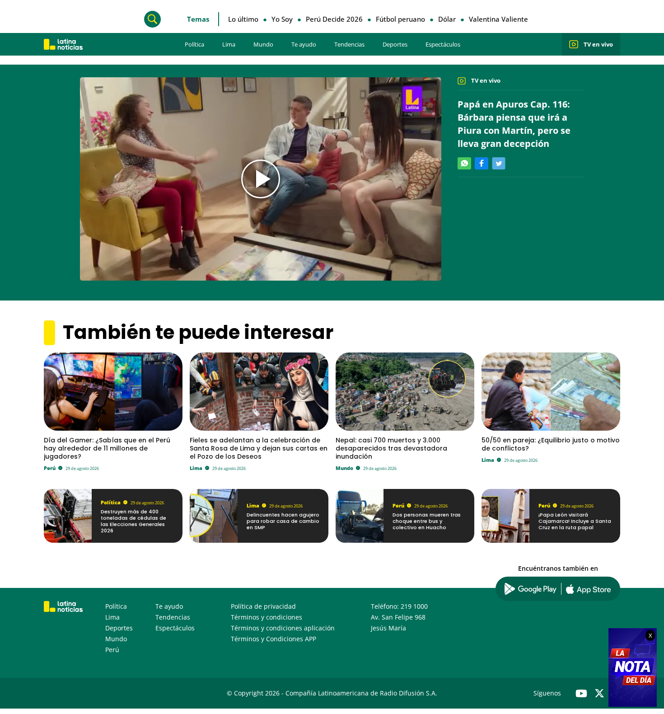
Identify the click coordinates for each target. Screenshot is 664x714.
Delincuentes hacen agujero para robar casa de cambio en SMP (283, 521)
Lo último (243, 18)
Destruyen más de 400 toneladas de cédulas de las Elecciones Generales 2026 (133, 521)
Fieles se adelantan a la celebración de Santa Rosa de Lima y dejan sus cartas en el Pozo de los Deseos (258, 448)
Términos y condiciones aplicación (283, 628)
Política (194, 44)
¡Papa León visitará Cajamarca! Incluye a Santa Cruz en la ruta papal (574, 521)
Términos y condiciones (266, 617)
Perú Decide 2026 (334, 18)
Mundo (263, 44)
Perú (50, 467)
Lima (228, 44)
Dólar (447, 18)
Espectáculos (443, 44)
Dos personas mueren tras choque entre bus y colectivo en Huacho (427, 521)
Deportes (395, 44)
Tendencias (349, 44)
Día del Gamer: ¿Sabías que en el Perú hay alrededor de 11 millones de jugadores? (107, 448)
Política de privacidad (263, 606)
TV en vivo (598, 44)
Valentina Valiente (498, 18)
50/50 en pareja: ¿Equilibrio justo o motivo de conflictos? (551, 444)
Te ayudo (303, 44)
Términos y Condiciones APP (273, 638)
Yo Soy (282, 18)
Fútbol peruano (400, 18)
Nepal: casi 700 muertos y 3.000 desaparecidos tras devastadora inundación (391, 448)
